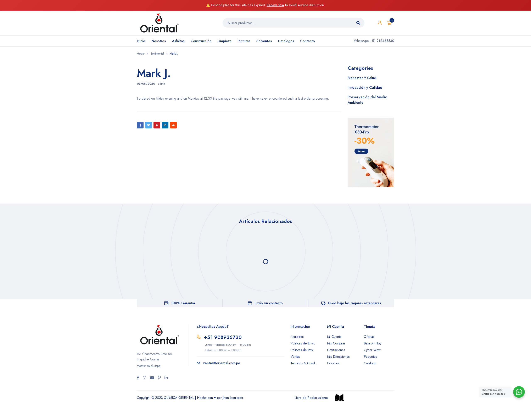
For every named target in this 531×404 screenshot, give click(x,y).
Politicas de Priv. (302, 350)
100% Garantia (183, 303)
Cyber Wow (372, 350)
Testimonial (157, 53)
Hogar (141, 53)
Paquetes (370, 356)
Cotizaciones (336, 350)
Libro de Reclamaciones (311, 397)
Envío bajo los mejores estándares (354, 303)
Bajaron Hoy (372, 343)
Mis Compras (336, 343)
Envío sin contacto (269, 303)
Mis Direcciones (338, 356)
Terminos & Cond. (303, 363)
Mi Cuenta (334, 336)
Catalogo (370, 363)
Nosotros (297, 336)
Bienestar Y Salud (362, 78)
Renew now (275, 5)
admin (162, 84)
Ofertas (369, 336)
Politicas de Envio (303, 343)
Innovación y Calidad (365, 87)
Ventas (295, 356)
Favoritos (333, 363)
